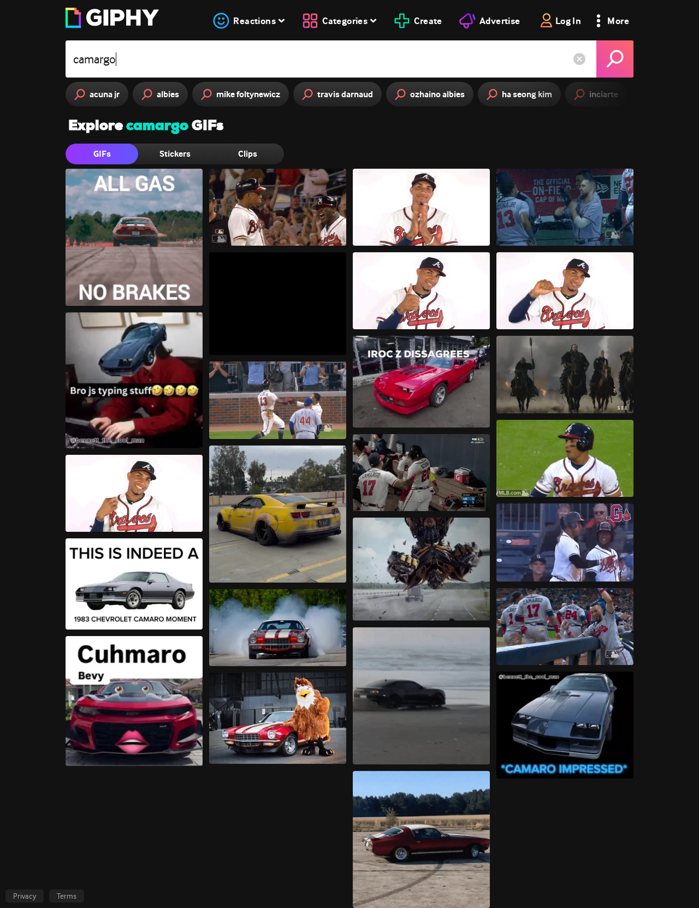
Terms (66, 896)
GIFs (102, 154)
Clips (247, 154)
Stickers (175, 154)
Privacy (24, 896)
